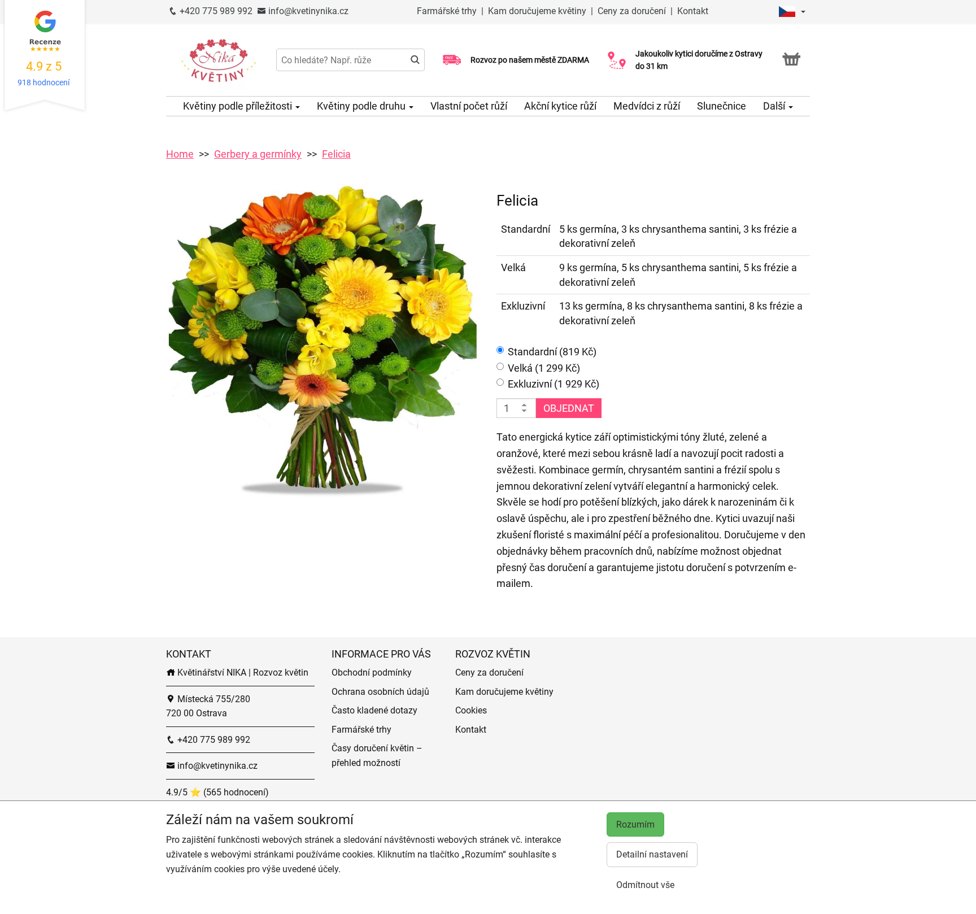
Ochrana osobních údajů (380, 691)
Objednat (568, 408)
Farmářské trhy (448, 11)
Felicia (336, 154)
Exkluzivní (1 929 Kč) (553, 384)
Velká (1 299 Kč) (544, 368)
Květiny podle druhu (362, 106)
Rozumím (635, 824)
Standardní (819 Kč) (552, 352)
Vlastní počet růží (468, 106)
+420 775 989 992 (214, 11)
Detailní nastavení (652, 854)
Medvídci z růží (646, 106)
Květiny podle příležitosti (238, 106)
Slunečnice (721, 106)
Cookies (471, 710)
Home (180, 154)
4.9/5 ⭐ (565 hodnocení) (217, 792)
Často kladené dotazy (374, 710)
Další (775, 106)
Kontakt (692, 11)
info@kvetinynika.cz (307, 11)
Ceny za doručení (632, 11)
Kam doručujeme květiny (537, 11)
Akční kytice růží (560, 106)
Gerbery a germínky (258, 154)
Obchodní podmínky (372, 672)
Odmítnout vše (645, 885)
